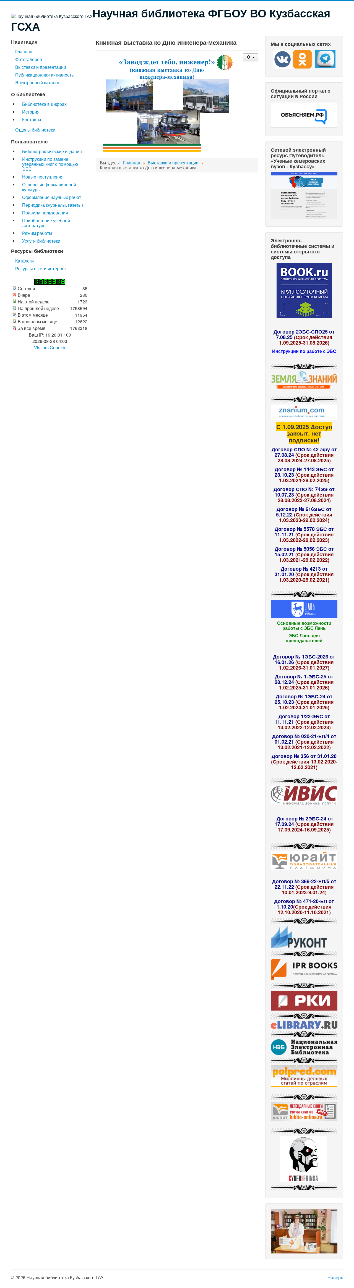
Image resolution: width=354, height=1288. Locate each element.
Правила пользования (45, 212)
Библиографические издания (52, 151)
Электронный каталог (37, 82)
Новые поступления (43, 177)
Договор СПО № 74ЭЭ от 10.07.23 (304, 492)
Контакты (31, 119)
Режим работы (37, 233)
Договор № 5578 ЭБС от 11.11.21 (304, 531)
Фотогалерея (28, 59)
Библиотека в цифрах (44, 104)
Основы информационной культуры (49, 187)
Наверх (335, 1277)
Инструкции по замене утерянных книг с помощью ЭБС (50, 164)
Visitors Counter (50, 347)
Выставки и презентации (40, 67)
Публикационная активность (44, 75)
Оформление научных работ (51, 197)
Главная (23, 51)
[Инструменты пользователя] (250, 57)
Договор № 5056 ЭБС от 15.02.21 (304, 551)
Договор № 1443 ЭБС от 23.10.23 (304, 472)
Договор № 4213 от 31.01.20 (301, 571)
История (31, 112)
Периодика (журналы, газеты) (52, 205)
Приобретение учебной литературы (46, 223)
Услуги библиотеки (41, 241)
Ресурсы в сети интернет (40, 268)
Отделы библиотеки (35, 130)
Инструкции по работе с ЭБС (304, 351)
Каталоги (24, 261)
